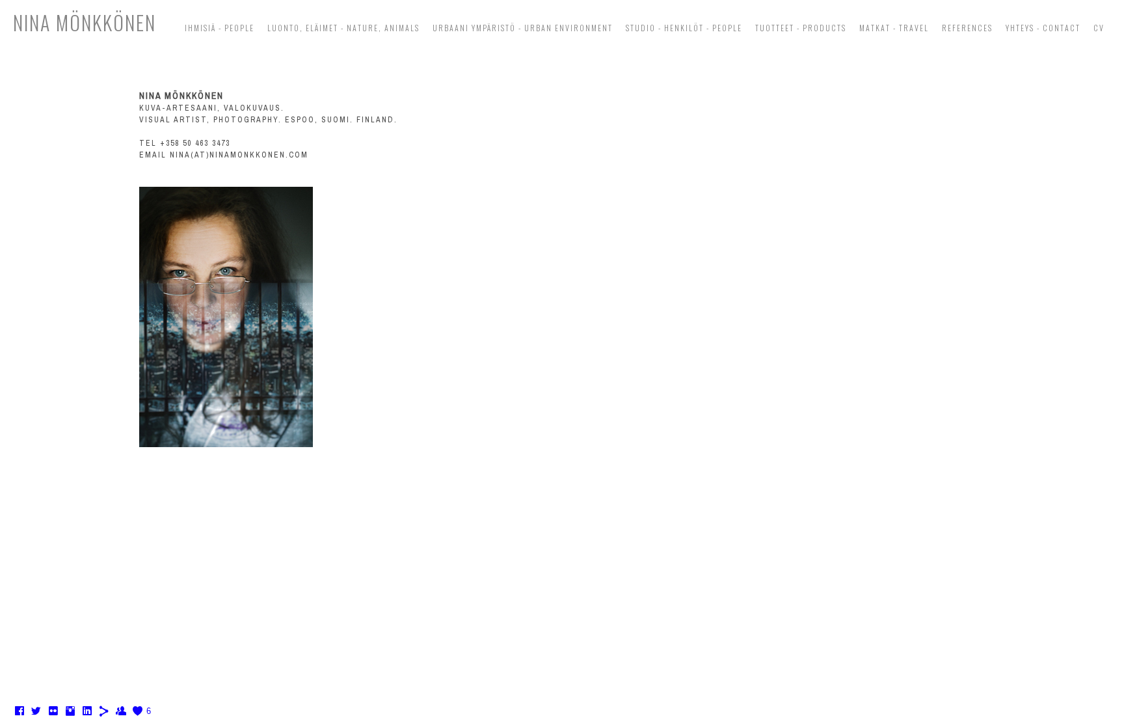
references (967, 27)
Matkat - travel (894, 27)
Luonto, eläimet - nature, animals (343, 27)
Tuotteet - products (800, 27)
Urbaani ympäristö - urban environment (523, 27)
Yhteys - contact (1043, 27)
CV (1098, 27)
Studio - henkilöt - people (684, 27)
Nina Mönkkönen (84, 22)
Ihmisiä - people (219, 27)
